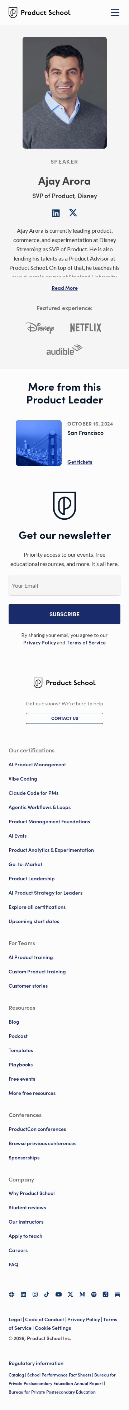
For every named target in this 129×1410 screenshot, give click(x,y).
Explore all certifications (37, 907)
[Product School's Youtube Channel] (59, 1294)
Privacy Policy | (85, 1319)
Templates (21, 1050)
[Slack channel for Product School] (12, 1294)
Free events (22, 1079)
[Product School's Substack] (117, 1294)
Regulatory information (36, 1363)
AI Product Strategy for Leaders (45, 893)
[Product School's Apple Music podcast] (105, 1294)
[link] (39, 642)
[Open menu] (115, 12)
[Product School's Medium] (82, 1294)
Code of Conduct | (46, 1319)
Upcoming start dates (34, 921)
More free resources (32, 1093)
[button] (65, 288)
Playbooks (21, 1064)
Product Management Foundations (49, 821)
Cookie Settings (53, 1328)
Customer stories (28, 986)
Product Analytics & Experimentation (51, 850)
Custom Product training (37, 971)
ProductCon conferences (37, 1129)
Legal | (17, 1319)
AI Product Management (37, 764)
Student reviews (27, 1207)
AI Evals (18, 836)
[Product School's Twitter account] (70, 1294)
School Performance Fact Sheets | (60, 1375)
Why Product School (32, 1193)
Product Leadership (32, 878)
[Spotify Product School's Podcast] (94, 1294)
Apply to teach (25, 1236)
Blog (14, 1022)
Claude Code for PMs (33, 793)
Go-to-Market (25, 864)
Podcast (18, 1036)
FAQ (13, 1264)
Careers (18, 1250)
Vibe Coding (23, 779)
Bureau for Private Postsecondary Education (52, 1392)
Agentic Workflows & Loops (40, 807)
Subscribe (64, 614)
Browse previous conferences (42, 1143)
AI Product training (31, 957)
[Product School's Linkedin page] (23, 1294)
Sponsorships (24, 1157)
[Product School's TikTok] (47, 1294)
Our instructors (26, 1222)
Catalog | (18, 1375)
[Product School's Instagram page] (35, 1294)
